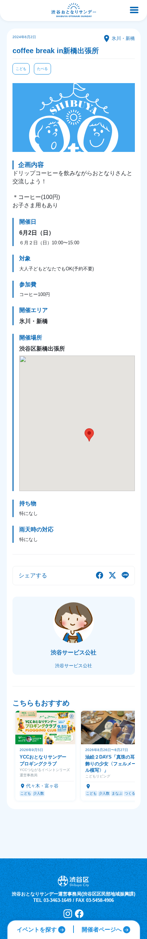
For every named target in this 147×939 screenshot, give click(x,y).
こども (21, 69)
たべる (42, 69)
